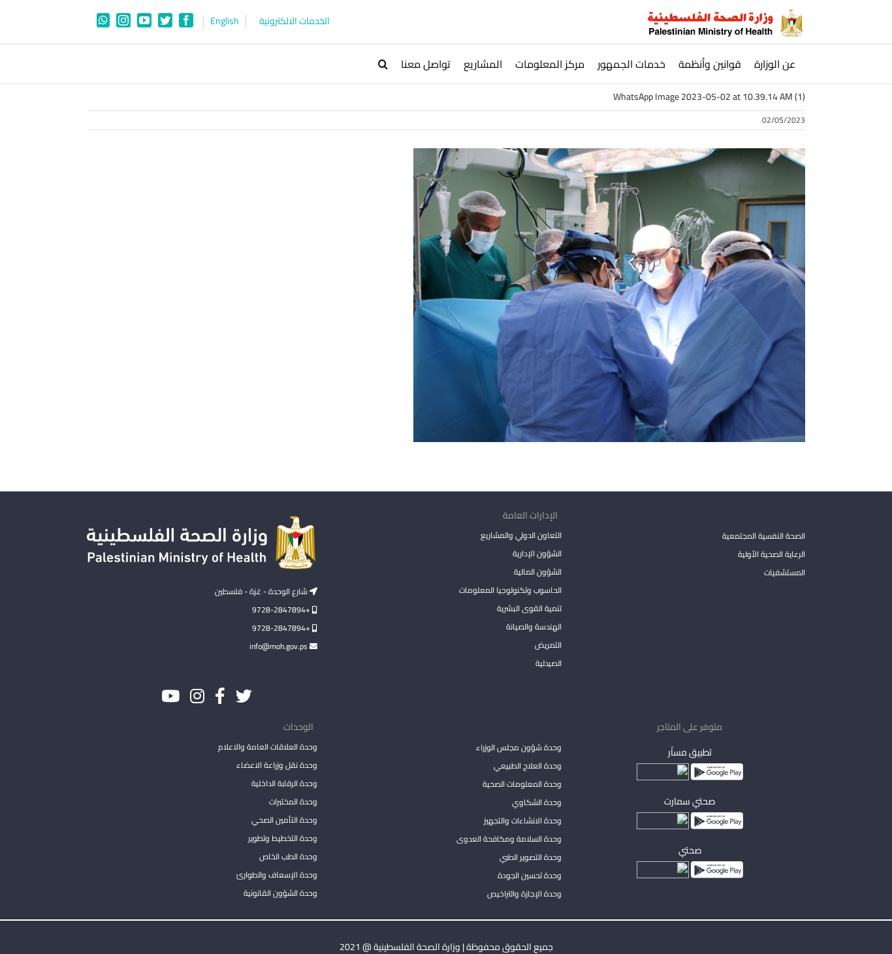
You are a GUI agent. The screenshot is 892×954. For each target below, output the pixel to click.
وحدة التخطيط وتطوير (282, 838)
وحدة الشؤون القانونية (280, 892)
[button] (383, 64)
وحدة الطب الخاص (288, 856)
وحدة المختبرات (293, 801)
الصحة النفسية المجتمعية (763, 536)
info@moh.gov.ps (279, 646)
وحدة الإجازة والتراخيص (524, 893)
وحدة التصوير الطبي (530, 857)
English (224, 21)
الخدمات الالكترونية (294, 21)
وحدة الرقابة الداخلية (284, 783)
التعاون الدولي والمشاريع (521, 535)
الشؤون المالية (537, 571)
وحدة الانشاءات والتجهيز (522, 820)
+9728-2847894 (282, 609)
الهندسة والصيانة (533, 626)
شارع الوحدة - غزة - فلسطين (262, 591)
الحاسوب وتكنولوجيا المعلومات (510, 589)
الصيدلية (548, 663)
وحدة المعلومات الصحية (522, 783)
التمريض (548, 644)
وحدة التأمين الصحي (284, 819)
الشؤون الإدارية (537, 553)
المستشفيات (784, 572)
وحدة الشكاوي (536, 802)
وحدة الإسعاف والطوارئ (276, 874)
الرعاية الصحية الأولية (771, 554)
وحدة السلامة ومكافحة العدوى (508, 838)
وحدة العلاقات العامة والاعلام (267, 746)
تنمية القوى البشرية (529, 608)
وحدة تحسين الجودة (529, 875)
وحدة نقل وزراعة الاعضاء (276, 764)
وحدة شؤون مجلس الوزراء (518, 748)
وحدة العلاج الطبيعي (527, 765)
